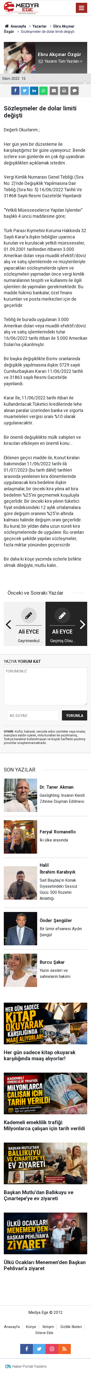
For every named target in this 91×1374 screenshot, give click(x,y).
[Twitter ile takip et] (39, 1349)
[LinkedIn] (34, 91)
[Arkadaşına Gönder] (54, 91)
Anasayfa (12, 1327)
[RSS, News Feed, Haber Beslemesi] (64, 1349)
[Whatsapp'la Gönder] (43, 91)
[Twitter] (25, 91)
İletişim (48, 1327)
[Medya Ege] (22, 7)
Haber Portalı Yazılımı (29, 1366)
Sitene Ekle (44, 1333)
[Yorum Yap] (75, 91)
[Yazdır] (64, 91)
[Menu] (81, 8)
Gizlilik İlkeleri (71, 1327)
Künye (31, 1327)
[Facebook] (15, 91)
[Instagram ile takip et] (52, 1349)
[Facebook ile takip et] (26, 1349)
